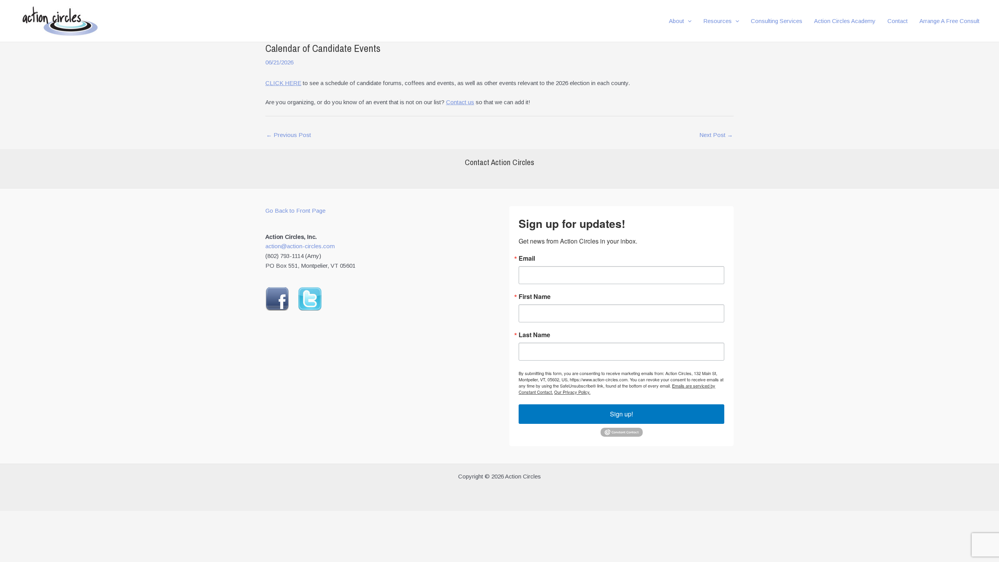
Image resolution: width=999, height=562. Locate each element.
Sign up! (621, 413)
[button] (687, 21)
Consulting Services (776, 21)
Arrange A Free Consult (949, 21)
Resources (717, 21)
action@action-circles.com (300, 246)
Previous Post (288, 135)
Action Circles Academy (845, 21)
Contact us (460, 102)
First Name (535, 296)
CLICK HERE (283, 83)
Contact (897, 21)
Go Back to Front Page (295, 210)
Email (527, 258)
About (676, 21)
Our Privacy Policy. (572, 392)
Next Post (716, 135)
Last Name (534, 335)
